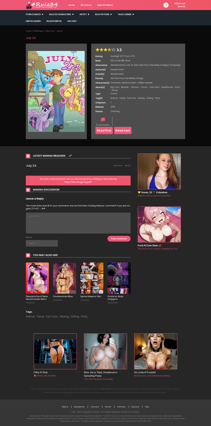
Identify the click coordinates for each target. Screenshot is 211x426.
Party (157, 98)
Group (115, 90)
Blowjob (125, 87)
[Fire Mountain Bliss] (64, 278)
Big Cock (50, 31)
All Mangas (38, 31)
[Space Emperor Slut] (91, 278)
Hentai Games (33, 21)
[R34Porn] (42, 4)
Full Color (131, 98)
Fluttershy (116, 82)
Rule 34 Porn (102, 14)
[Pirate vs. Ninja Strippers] (119, 278)
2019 (113, 106)
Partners (121, 406)
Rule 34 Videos (105, 5)
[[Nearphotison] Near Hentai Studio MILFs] (37, 278)
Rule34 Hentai (54, 21)
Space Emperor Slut (90, 296)
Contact (95, 406)
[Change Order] (70, 155)
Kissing (141, 98)
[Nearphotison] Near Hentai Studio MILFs (37, 297)
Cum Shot (154, 87)
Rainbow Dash (129, 82)
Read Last (123, 130)
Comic (144, 87)
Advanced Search (179, 5)
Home (72, 5)
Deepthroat (167, 87)
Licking (149, 98)
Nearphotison (117, 69)
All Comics (86, 5)
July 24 (59, 31)
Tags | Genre (124, 14)
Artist (83, 14)
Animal (114, 98)
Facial (122, 98)
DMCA (65, 406)
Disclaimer (79, 406)
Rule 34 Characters (60, 14)
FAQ (147, 406)
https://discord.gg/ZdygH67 (78, 182)
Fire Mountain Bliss (63, 296)
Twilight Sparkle (144, 82)
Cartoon (134, 87)
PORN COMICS (33, 14)
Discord (135, 406)
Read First (104, 130)
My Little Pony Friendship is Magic (127, 78)
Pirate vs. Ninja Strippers (115, 297)
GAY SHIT (72, 21)
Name (29, 237)
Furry (177, 87)
